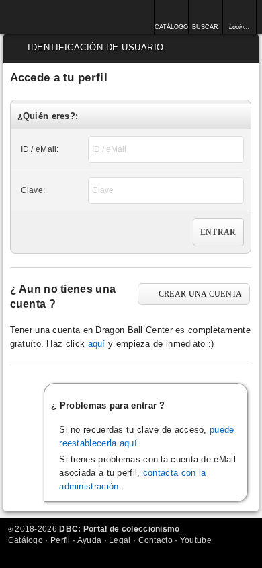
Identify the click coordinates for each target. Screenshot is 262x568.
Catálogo (25, 540)
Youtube (196, 540)
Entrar (218, 232)
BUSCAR (205, 27)
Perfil (60, 540)
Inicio (45, 17)
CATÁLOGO (171, 27)
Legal (120, 540)
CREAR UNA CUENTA (201, 294)
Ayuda (89, 540)
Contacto (155, 540)
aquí (96, 344)
